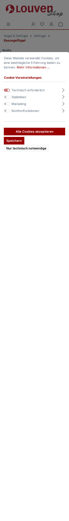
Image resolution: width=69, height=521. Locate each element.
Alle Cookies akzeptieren (34, 131)
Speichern (14, 141)
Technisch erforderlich (28, 90)
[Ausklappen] (63, 89)
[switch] (7, 97)
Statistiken (19, 97)
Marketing (19, 104)
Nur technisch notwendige (26, 148)
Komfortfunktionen (25, 111)
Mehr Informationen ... (33, 67)
